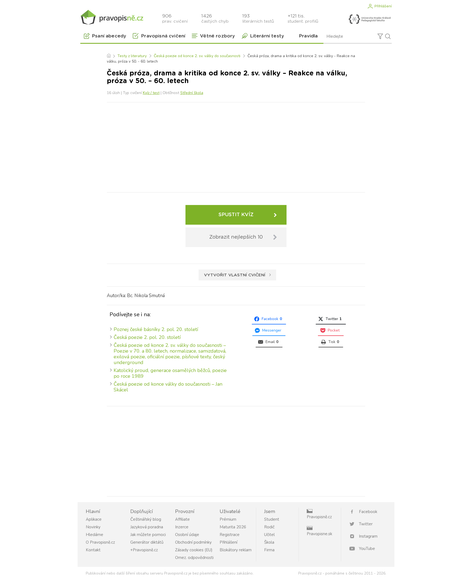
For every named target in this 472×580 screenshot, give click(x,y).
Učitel (269, 534)
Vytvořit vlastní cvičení (234, 275)
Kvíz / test (151, 92)
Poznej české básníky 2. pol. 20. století (156, 329)
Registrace (230, 534)
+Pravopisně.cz (144, 550)
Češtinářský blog (145, 519)
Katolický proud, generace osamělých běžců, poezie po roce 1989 (170, 373)
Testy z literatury (132, 55)
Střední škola (191, 92)
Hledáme (94, 534)
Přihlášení (383, 6)
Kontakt (93, 550)
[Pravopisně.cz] (111, 17)
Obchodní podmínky (193, 542)
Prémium (228, 519)
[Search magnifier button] (388, 36)
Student (271, 519)
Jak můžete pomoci (148, 534)
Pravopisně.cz (319, 517)
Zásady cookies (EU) (194, 550)
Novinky (93, 527)
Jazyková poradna (146, 527)
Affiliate (182, 519)
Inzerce (181, 527)
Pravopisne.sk (319, 534)
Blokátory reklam (236, 550)
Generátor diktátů (146, 542)
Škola (269, 542)
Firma (269, 550)
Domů (108, 56)
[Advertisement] (236, 146)
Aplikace (94, 519)
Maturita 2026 (233, 527)
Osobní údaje (187, 534)
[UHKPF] (369, 19)
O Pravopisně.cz (100, 542)
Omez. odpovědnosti (194, 557)
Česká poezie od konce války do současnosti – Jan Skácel (168, 387)
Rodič (269, 527)
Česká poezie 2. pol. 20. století (147, 337)
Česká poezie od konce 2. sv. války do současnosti (197, 55)
